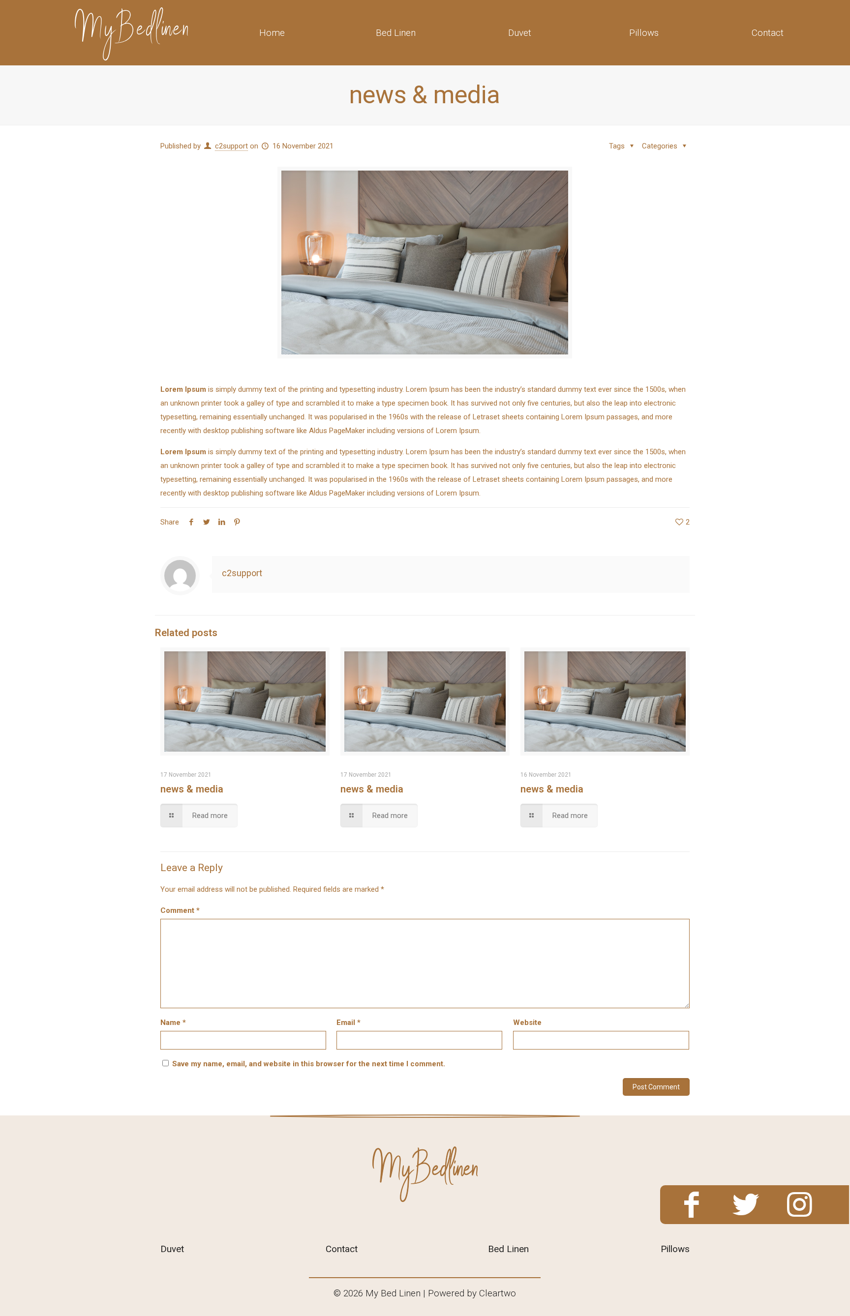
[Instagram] (799, 1205)
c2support (231, 146)
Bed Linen (508, 1249)
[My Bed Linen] (131, 32)
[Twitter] (745, 1205)
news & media (191, 789)
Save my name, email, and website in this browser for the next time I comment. (308, 1063)
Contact (342, 1249)
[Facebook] (691, 1205)
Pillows (675, 1249)
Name (173, 1022)
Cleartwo (497, 1293)
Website (527, 1022)
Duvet (172, 1249)
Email (348, 1022)
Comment (180, 910)
